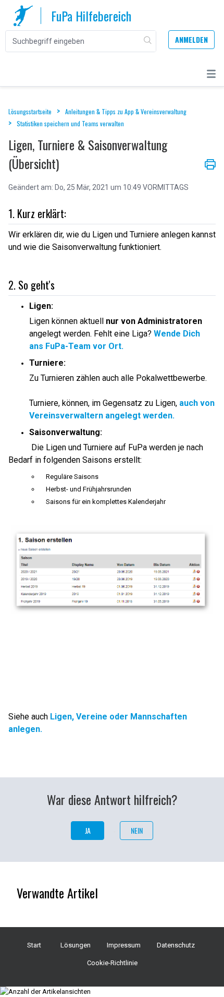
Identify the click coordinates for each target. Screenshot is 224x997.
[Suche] (148, 41)
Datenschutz (176, 945)
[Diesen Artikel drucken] (210, 163)
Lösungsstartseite (30, 111)
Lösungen (75, 945)
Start (34, 945)
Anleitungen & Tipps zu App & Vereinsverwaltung (125, 111)
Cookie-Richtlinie (112, 963)
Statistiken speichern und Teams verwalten (70, 123)
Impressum (124, 945)
